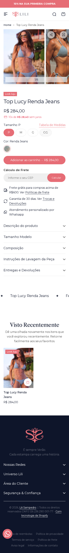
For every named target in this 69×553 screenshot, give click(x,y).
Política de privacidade (50, 534)
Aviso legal (17, 545)
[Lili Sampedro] (20, 14)
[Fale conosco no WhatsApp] (7, 534)
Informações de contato (43, 545)
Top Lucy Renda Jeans (15, 395)
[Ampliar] (24, 56)
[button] (51, 35)
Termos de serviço (23, 539)
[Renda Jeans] (7, 148)
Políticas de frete (37, 192)
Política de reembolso (18, 534)
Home (7, 25)
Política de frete (47, 539)
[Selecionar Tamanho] (28, 382)
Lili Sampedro (27, 507)
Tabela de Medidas (52, 125)
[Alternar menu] (6, 14)
